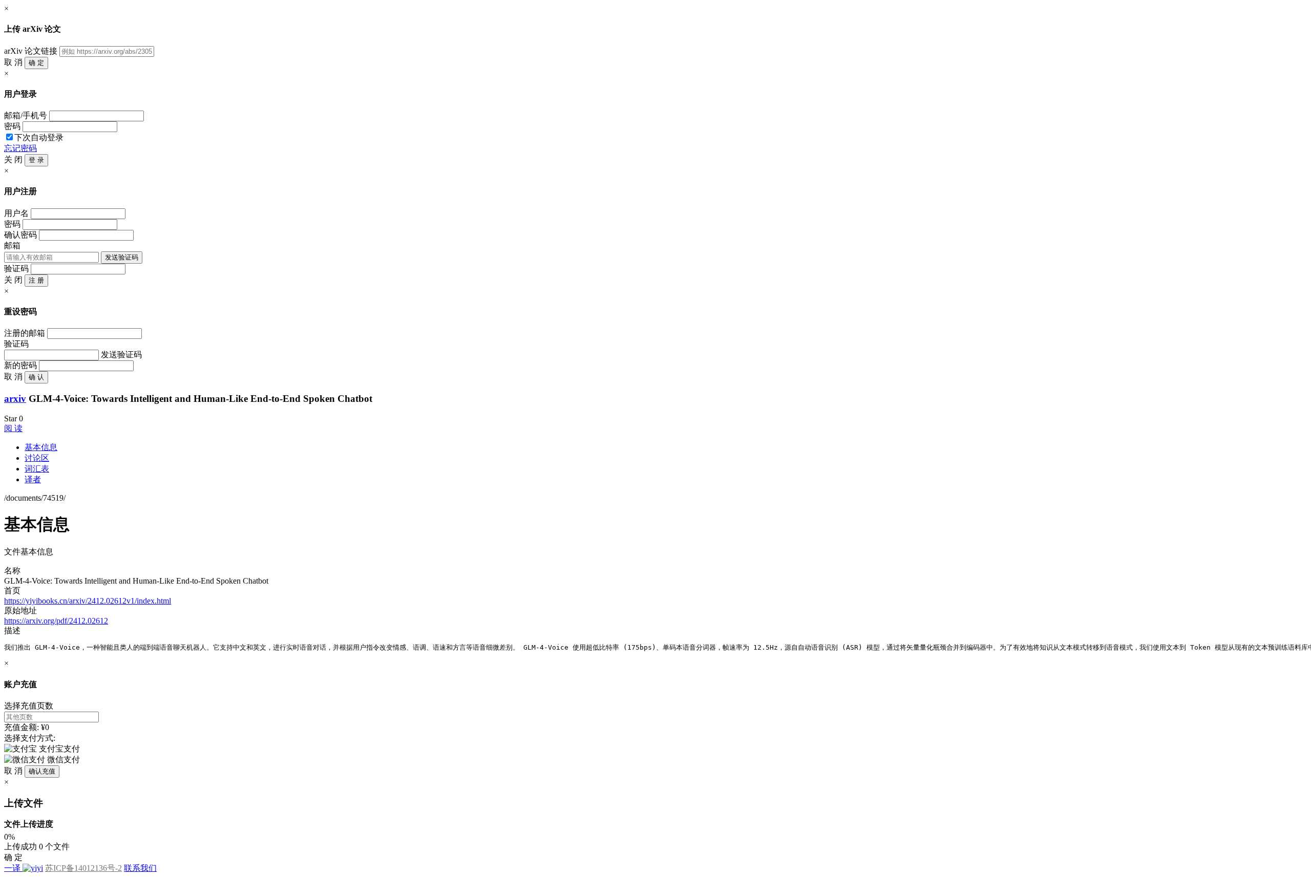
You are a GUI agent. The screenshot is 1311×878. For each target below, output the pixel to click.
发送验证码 (121, 257)
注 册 (36, 280)
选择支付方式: (29, 738)
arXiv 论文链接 (30, 51)
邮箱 (12, 245)
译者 (33, 479)
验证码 (16, 268)
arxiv (15, 398)
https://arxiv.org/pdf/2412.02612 (56, 620)
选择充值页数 (28, 705)
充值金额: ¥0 (26, 727)
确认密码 (20, 234)
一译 (12, 868)
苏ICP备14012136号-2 (83, 868)
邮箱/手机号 (25, 115)
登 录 (36, 160)
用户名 (16, 213)
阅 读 (13, 428)
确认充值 (42, 771)
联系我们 (140, 868)
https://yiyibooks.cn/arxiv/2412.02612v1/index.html (87, 600)
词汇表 (37, 468)
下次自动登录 (39, 137)
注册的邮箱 (24, 333)
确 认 (36, 377)
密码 (12, 126)
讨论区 (37, 458)
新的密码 (20, 365)
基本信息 (41, 447)
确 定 (36, 63)
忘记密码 (20, 148)
